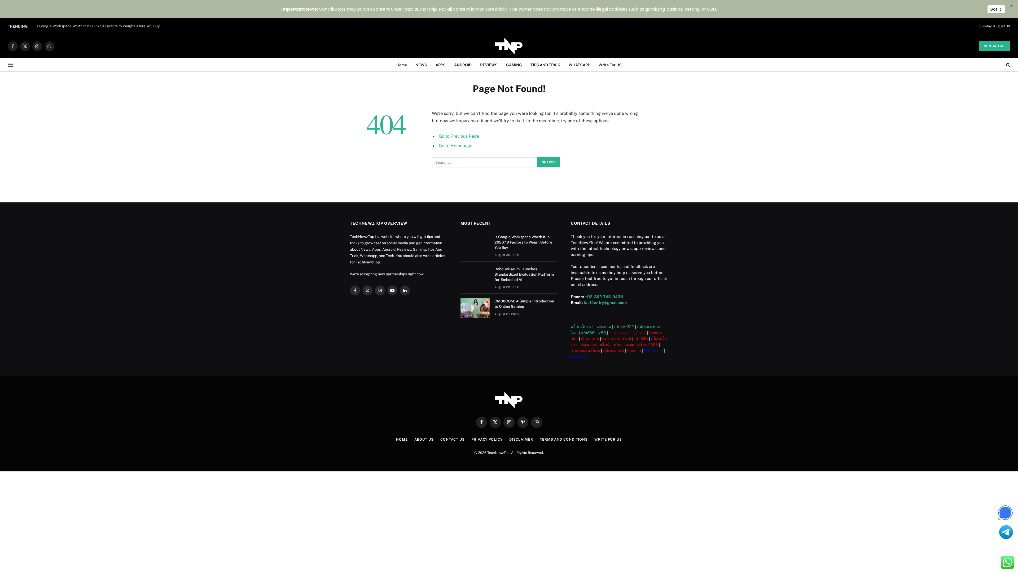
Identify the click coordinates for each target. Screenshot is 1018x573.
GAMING (514, 65)
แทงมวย (578, 356)
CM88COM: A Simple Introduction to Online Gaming (524, 304)
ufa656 (587, 333)
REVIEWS (489, 65)
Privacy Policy (487, 439)
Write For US (610, 65)
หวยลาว (634, 350)
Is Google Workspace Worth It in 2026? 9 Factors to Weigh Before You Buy (523, 242)
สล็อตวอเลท (613, 350)
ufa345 (641, 338)
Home (401, 65)
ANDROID (463, 65)
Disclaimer (521, 439)
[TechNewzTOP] (509, 46)
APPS (441, 65)
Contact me (995, 46)
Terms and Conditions (564, 439)
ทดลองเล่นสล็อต (586, 350)
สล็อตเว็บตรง (582, 326)
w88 (602, 333)
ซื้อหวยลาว (653, 350)
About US (424, 439)
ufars (617, 344)
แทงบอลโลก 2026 (642, 344)
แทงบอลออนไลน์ (616, 338)
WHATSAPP (579, 65)
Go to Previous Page (459, 136)
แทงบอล (603, 326)
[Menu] (10, 65)
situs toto (590, 338)
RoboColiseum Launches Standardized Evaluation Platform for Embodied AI (99, 26)
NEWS (421, 65)
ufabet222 (624, 326)
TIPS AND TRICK (545, 65)
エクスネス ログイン (627, 333)
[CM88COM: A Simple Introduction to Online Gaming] (475, 308)
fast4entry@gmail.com (605, 302)
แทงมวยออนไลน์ (595, 344)
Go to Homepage (455, 145)
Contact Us (452, 439)
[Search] (1007, 65)
